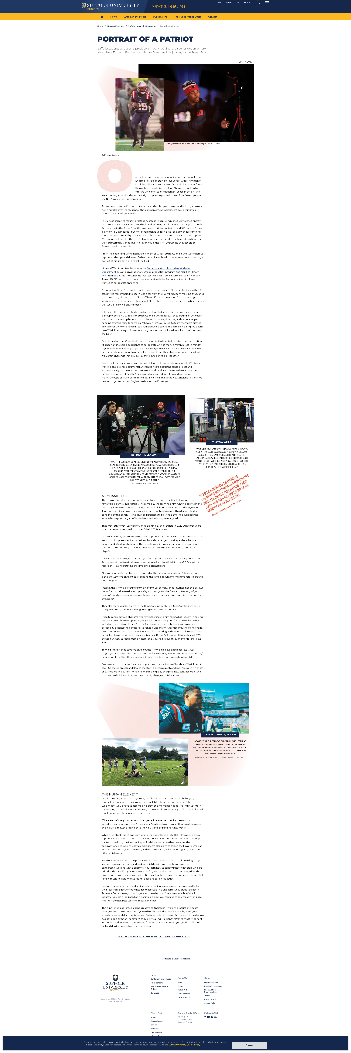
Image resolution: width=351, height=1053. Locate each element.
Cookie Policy (210, 1003)
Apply (228, 2)
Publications (160, 16)
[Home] (102, 17)
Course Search (157, 1021)
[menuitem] (102, 17)
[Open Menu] (267, 2)
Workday (154, 1028)
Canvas (154, 1025)
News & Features (115, 26)
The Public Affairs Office (187, 16)
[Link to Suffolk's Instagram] (212, 1017)
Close (249, 1045)
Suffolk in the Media (135, 16)
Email (153, 1017)
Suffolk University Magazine (142, 26)
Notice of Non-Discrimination (210, 991)
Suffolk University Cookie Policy (184, 1045)
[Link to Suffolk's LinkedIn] (215, 1017)
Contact (212, 16)
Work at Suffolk (184, 997)
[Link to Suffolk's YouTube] (208, 1017)
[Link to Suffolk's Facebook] (205, 1017)
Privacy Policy (210, 999)
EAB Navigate (156, 1032)
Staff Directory (184, 994)
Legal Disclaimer (211, 982)
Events (180, 986)
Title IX (207, 996)
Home (100, 26)
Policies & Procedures (213, 986)
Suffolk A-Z (182, 990)
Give (237, 2)
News (113, 16)
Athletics (247, 2)
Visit (220, 2)
